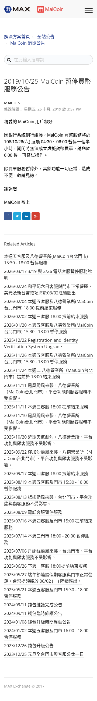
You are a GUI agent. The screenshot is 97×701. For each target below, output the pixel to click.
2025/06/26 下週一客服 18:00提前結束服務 (45, 566)
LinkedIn (26, 216)
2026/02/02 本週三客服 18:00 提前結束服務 (46, 316)
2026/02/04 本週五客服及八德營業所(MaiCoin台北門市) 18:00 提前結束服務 (48, 304)
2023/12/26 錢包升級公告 (29, 646)
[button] (87, 10)
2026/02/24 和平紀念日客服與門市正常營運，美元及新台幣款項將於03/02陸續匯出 (48, 289)
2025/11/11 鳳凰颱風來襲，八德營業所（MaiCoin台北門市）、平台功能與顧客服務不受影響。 (48, 391)
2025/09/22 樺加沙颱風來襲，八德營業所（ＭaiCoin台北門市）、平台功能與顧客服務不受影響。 (48, 458)
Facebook (8, 216)
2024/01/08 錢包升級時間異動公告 (37, 622)
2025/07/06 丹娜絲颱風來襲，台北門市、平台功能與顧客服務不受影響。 (48, 554)
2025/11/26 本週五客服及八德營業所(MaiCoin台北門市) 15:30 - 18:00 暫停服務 (48, 358)
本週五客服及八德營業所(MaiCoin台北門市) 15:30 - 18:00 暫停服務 (46, 259)
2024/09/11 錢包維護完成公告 (33, 605)
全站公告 (45, 37)
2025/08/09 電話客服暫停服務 (33, 512)
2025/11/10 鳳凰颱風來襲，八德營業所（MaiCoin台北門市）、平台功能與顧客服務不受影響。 (48, 421)
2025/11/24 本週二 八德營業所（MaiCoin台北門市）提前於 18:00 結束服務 (48, 373)
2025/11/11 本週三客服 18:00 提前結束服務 (46, 407)
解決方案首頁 (17, 37)
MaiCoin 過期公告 (27, 43)
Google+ (36, 216)
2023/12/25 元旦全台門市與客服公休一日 (44, 654)
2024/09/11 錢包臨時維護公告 (33, 613)
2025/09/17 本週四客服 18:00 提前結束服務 (46, 473)
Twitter (17, 216)
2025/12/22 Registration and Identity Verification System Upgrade (41, 343)
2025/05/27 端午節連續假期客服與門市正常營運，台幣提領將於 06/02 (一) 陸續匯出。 (48, 578)
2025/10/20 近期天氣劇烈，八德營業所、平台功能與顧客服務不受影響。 (48, 440)
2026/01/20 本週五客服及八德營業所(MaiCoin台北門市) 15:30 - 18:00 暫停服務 (48, 328)
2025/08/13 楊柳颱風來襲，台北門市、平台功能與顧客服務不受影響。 (48, 500)
